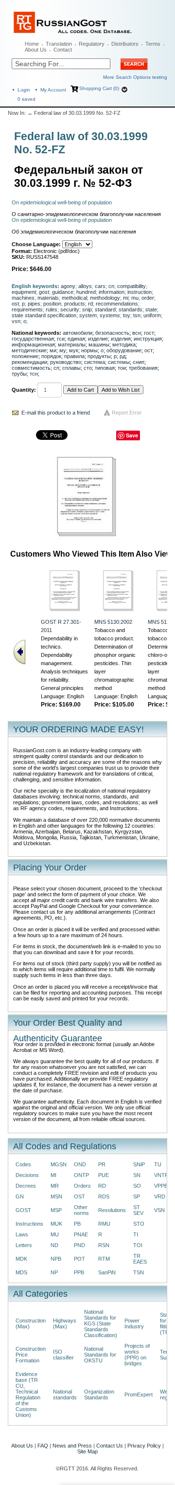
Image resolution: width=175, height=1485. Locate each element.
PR (101, 1164)
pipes (34, 304)
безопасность (112, 333)
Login (24, 89)
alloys (85, 286)
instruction (139, 292)
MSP (56, 1210)
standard (105, 309)
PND (79, 1245)
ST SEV (138, 1210)
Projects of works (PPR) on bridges (137, 1354)
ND (54, 1245)
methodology (105, 298)
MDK (21, 1259)
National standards (65, 1394)
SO (137, 1186)
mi (125, 298)
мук (73, 350)
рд (122, 356)
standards (130, 309)
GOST (23, 1210)
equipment (24, 292)
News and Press (72, 1446)
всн (136, 333)
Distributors (125, 44)
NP (54, 1272)
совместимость (31, 368)
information (111, 292)
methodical (74, 298)
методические (29, 350)
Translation (59, 44)
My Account (53, 89)
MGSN (59, 1164)
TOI (137, 1245)
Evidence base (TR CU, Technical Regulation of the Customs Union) (28, 1394)
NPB (56, 1259)
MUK (56, 1224)
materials (48, 298)
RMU (104, 1224)
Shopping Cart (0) (99, 88)
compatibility (131, 286)
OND (80, 1164)
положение (25, 356)
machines (23, 298)
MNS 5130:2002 (113, 622)
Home (32, 44)
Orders (82, 1186)
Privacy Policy (144, 1446)
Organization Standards (99, 1394)
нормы (89, 350)
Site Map (87, 1451)
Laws (22, 1234)
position (52, 304)
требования (143, 368)
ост (148, 350)
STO (138, 1224)
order (147, 298)
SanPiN (107, 1272)
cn (111, 286)
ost (15, 304)
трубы (19, 374)
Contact (62, 50)
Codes (23, 1164)
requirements (27, 309)
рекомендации (29, 362)
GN (20, 1196)
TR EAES (140, 1259)
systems (110, 315)
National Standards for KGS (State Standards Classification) (100, 1323)
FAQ (42, 1446)
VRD (159, 1196)
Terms (152, 44)
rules (51, 309)
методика (124, 344)
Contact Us (109, 1446)
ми (53, 350)
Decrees (26, 1186)
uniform (152, 315)
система (94, 362)
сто (88, 368)
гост (149, 333)
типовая (105, 368)
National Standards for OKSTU (100, 1354)
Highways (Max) (64, 1323)
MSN (56, 1196)
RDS (103, 1196)
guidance (62, 292)
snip (87, 309)
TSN (138, 1272)
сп (56, 368)
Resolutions (112, 1210)
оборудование (123, 350)
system (88, 315)
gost (44, 292)
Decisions (27, 1175)
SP (136, 1196)
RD (102, 1186)
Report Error (126, 413)
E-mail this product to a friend (55, 413)
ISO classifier (63, 1354)
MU (55, 1234)
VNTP (161, 1175)
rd (90, 304)
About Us (36, 50)
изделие (98, 339)
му (62, 350)
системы (119, 362)
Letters (24, 1245)
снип (138, 362)
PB (77, 1224)
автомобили (77, 333)
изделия (121, 339)
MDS (21, 1272)
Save (132, 435)
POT (79, 1259)
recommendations (117, 304)
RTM (104, 1259)
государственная (33, 339)
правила (74, 356)
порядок (51, 356)
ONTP (81, 1175)
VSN (159, 1210)
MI (53, 1175)
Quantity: (24, 390)
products (74, 304)
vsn (16, 321)
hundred (86, 292)
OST (79, 1196)
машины (98, 344)
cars (100, 286)
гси (61, 339)
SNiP (139, 1164)
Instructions (29, 1224)
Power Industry (134, 1323)
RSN (103, 1245)
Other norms (81, 1210)
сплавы (71, 368)
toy (126, 315)
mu (135, 298)
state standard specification (44, 315)
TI (135, 1234)
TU (157, 1164)
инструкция (148, 339)
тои (122, 368)
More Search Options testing (135, 77)
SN (136, 1175)
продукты (99, 356)
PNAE (81, 1234)
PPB (79, 1272)
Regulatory (92, 44)
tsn (136, 315)
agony (68, 286)
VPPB (161, 1186)
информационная (33, 344)
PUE (103, 1175)
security (69, 309)
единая (76, 339)
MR (55, 1186)
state (151, 309)
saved (26, 99)
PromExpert (138, 1394)
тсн (34, 374)
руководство (65, 362)
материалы (72, 344)
